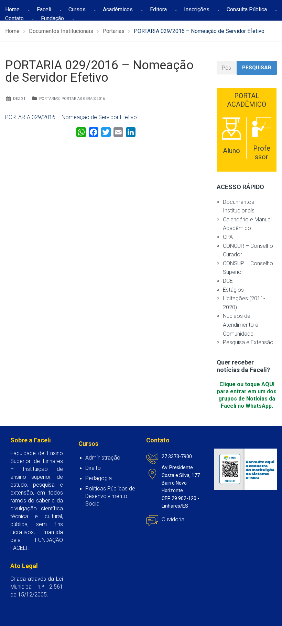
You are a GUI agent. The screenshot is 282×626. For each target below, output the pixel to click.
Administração (102, 457)
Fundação (52, 18)
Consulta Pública (247, 9)
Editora (158, 9)
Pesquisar (256, 68)
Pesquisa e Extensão (248, 342)
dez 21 (19, 98)
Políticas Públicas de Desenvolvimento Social (110, 496)
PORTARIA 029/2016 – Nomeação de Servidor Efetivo (71, 117)
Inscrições (196, 9)
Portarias (49, 98)
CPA (228, 237)
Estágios (233, 290)
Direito (93, 468)
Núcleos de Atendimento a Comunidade (240, 325)
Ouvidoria (173, 519)
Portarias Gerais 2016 (83, 98)
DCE (228, 281)
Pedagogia (98, 478)
